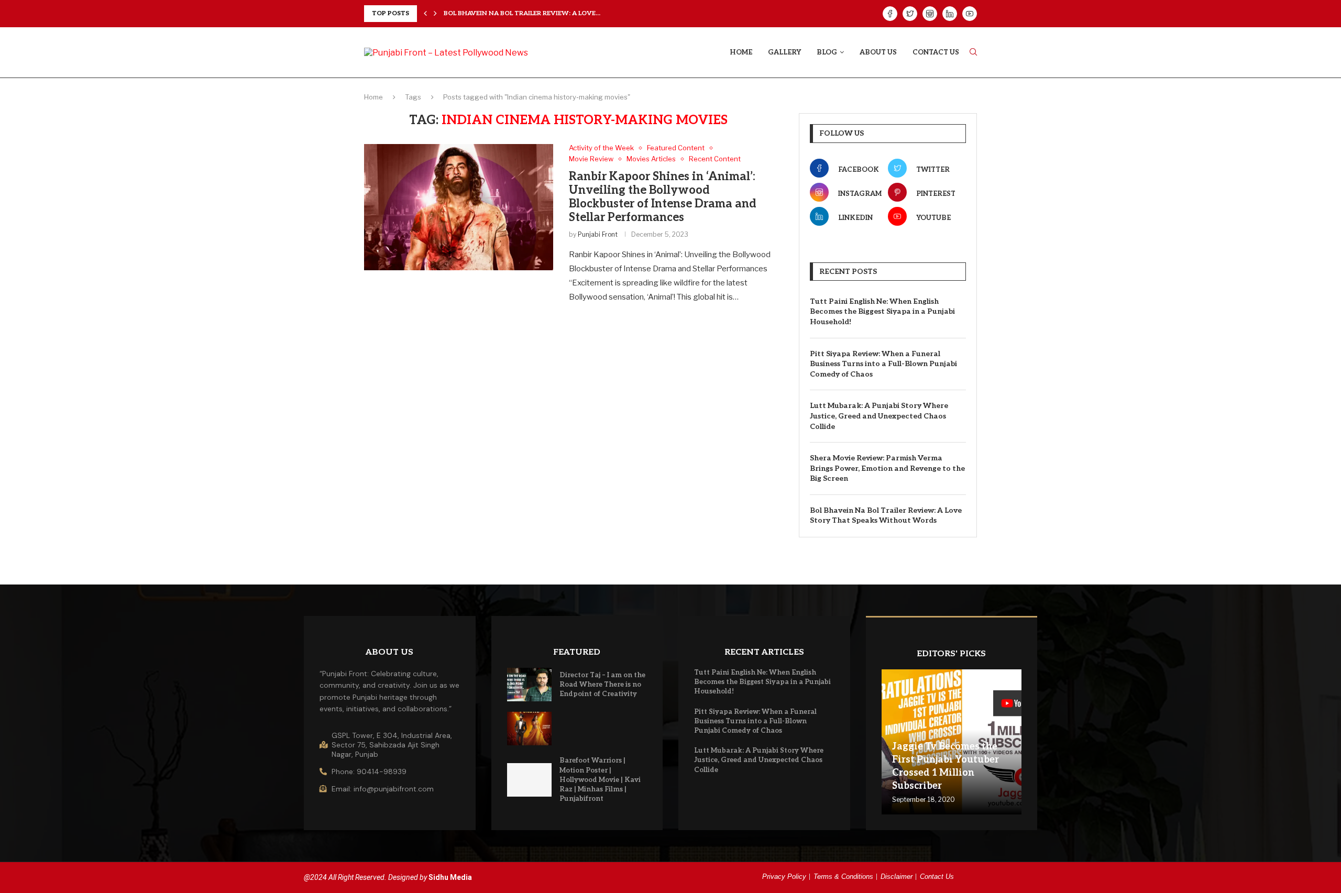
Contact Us (936, 52)
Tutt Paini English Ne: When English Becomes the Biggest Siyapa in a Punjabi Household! (882, 311)
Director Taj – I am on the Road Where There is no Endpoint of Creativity (602, 684)
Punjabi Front (598, 234)
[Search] (973, 52)
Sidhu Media (450, 877)
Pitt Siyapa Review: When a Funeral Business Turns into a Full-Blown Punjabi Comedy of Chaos (883, 364)
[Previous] (425, 13)
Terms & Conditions (843, 876)
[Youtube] (969, 13)
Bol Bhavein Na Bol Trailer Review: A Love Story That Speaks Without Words (886, 515)
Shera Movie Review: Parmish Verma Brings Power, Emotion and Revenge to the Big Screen (887, 468)
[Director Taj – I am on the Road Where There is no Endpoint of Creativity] (529, 684)
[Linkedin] (949, 13)
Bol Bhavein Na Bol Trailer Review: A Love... (522, 13)
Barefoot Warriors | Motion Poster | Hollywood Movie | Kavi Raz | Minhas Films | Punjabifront (600, 779)
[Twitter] (910, 13)
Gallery (784, 52)
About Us (878, 52)
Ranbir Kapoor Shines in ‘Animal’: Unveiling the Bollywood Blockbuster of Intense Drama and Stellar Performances (662, 197)
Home (741, 52)
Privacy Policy (784, 876)
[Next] (435, 13)
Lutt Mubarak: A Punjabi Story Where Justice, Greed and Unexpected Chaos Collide (879, 416)
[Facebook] (890, 13)
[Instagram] (929, 13)
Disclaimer (897, 876)
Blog (827, 52)
